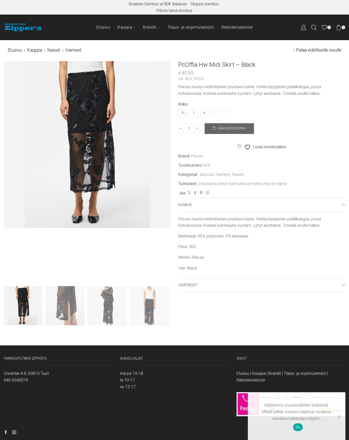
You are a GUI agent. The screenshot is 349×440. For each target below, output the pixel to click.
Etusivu (103, 27)
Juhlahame (207, 183)
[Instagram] (14, 432)
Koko (183, 104)
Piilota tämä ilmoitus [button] (174, 10)
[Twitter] (189, 193)
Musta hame (251, 183)
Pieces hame (275, 183)
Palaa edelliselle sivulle (319, 50)
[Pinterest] (201, 193)
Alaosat (207, 174)
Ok (298, 427)
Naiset (53, 50)
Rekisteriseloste (237, 27)
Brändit (149, 27)
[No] (339, 416)
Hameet (73, 50)
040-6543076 (16, 380)
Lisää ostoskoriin (231, 128)
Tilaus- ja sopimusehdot (191, 27)
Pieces (197, 156)
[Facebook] (195, 193)
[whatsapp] (206, 193)
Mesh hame (228, 183)
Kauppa (125, 27)
